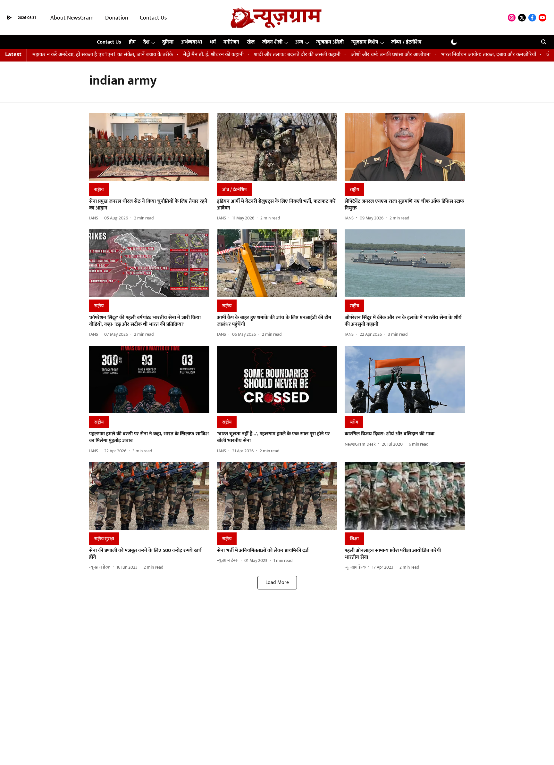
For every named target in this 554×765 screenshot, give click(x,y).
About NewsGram (72, 18)
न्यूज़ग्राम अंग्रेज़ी (330, 42)
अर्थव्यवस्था (191, 42)
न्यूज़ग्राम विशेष (364, 42)
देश (146, 42)
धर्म (213, 42)
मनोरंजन (231, 42)
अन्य (299, 42)
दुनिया (167, 42)
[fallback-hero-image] (149, 147)
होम (132, 42)
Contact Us (153, 18)
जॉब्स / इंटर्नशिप (406, 42)
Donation (116, 18)
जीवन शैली (272, 42)
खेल (251, 42)
